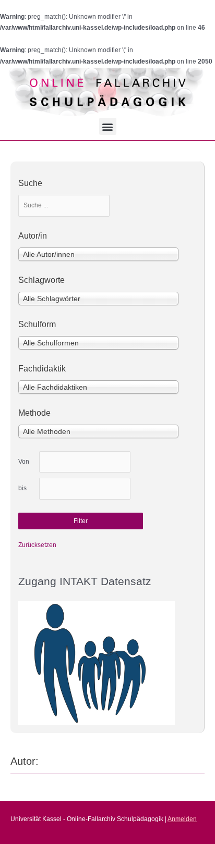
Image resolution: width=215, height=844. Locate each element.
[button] (107, 126)
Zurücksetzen (37, 545)
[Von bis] (84, 462)
